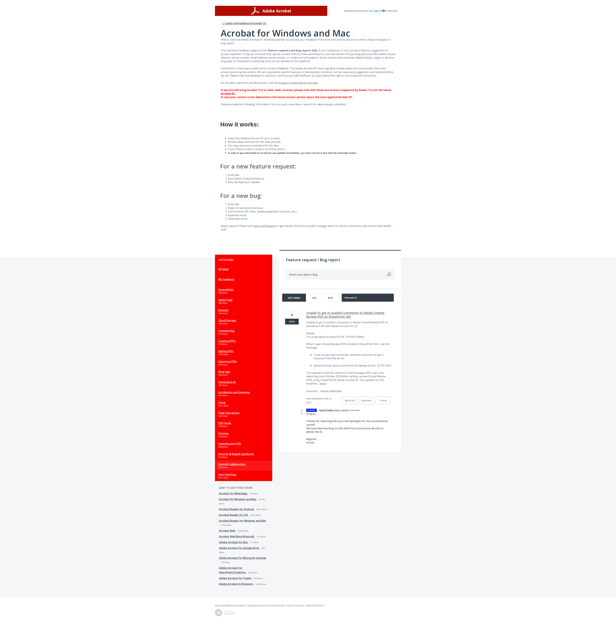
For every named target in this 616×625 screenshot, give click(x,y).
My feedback (226, 279)
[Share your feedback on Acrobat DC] (271, 11)
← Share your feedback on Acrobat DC (244, 23)
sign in (377, 10)
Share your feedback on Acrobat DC (230, 605)
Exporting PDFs (227, 361)
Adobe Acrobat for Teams (235, 578)
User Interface (227, 474)
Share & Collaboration (232, 464)
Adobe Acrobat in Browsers (236, 584)
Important (367, 401)
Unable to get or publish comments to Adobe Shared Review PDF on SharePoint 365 (345, 315)
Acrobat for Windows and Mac (238, 499)
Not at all (351, 401)
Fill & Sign (224, 372)
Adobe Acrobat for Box (233, 542)
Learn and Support (264, 226)
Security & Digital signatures (236, 454)
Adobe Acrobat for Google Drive (239, 548)
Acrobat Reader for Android (236, 509)
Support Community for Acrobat (298, 83)
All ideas (223, 269)
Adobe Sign (225, 300)
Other (222, 402)
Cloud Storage (227, 320)
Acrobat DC (228, 93)
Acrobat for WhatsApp (233, 493)
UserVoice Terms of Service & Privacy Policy (266, 605)
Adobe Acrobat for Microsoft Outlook (242, 558)
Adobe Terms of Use (296, 605)
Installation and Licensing (234, 392)
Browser (223, 310)
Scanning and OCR (229, 443)
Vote (292, 321)
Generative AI (227, 382)
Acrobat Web (227, 530)
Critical (385, 401)
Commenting (226, 330)
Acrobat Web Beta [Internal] (237, 536)
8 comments (312, 390)
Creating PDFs (227, 341)
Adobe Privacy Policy (315, 605)
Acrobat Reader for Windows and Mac (242, 520)
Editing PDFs (226, 351)
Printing (223, 433)
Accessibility (226, 289)
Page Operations (229, 413)
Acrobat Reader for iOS (234, 515)
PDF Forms (224, 423)
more (323, 383)
